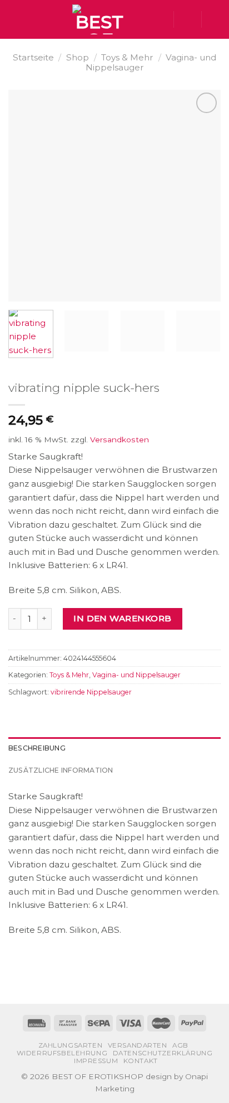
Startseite (33, 57)
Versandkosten (119, 439)
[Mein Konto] (187, 19)
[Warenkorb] (215, 19)
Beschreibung (37, 748)
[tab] (114, 748)
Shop (77, 57)
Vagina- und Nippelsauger (136, 675)
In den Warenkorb (122, 618)
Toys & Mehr (127, 57)
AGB (180, 1045)
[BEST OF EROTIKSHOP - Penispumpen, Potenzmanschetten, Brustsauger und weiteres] (99, 19)
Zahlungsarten (70, 1045)
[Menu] (14, 19)
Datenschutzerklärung (163, 1053)
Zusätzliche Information (60, 770)
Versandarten (137, 1045)
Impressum (96, 1061)
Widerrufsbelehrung (62, 1053)
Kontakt (140, 1061)
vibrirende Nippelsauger (91, 692)
